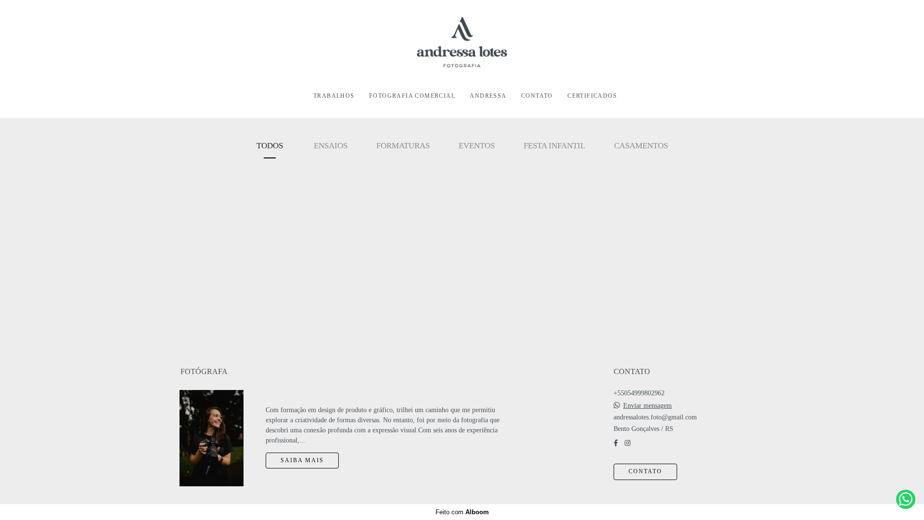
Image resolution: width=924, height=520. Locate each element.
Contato (645, 471)
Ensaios (330, 145)
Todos (270, 145)
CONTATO (537, 95)
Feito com (462, 512)
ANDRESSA (488, 95)
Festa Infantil (554, 145)
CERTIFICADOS (592, 95)
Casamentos (641, 145)
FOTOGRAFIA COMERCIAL (412, 95)
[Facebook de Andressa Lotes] (616, 443)
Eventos (477, 145)
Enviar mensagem (647, 406)
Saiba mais (302, 460)
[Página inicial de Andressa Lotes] (462, 42)
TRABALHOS (334, 95)
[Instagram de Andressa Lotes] (627, 443)
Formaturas (403, 145)
